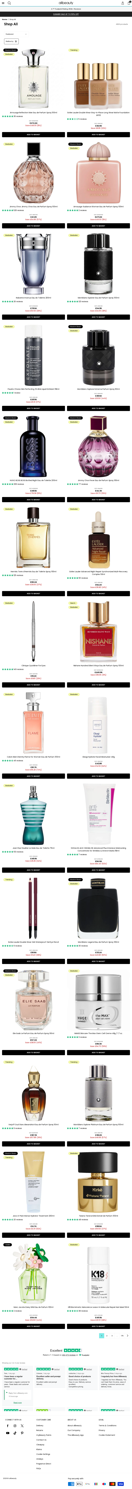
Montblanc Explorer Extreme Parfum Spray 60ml (98, 389)
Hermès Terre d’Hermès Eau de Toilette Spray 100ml (33, 571)
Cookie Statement (107, 1435)
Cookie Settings (43, 1454)
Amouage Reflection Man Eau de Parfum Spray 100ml (33, 112)
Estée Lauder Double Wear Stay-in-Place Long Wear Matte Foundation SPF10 (98, 114)
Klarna (39, 1449)
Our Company (74, 1430)
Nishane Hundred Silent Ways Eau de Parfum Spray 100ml (98, 665)
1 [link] (101, 1336)
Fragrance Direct (43, 1463)
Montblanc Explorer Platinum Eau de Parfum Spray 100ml (98, 1124)
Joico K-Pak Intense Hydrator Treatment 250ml (33, 1216)
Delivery (39, 1425)
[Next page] (127, 1335)
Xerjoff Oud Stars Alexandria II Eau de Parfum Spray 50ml (33, 1124)
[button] (9, 3)
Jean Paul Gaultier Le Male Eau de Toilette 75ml (33, 848)
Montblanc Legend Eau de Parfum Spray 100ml (98, 942)
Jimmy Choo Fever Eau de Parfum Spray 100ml (98, 480)
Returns (39, 1430)
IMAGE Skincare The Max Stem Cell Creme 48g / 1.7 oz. (98, 1033)
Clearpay (40, 1444)
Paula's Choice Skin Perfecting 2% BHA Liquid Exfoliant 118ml (33, 389)
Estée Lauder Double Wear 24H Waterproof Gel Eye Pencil (33, 942)
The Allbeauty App (76, 1435)
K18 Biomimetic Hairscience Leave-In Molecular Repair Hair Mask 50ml (98, 1307)
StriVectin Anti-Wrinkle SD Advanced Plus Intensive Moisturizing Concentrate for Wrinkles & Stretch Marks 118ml (98, 849)
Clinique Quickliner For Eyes (33, 665)
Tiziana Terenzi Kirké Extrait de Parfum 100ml (98, 1216)
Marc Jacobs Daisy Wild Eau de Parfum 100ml (33, 1307)
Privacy (102, 1430)
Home (4, 19)
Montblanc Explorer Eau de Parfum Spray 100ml (98, 297)
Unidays (39, 1459)
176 (122, 1336)
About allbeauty (75, 1425)
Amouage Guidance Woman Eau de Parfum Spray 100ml (98, 206)
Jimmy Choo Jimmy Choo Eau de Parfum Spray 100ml (33, 206)
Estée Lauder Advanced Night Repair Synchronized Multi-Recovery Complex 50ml (98, 573)
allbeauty (12, 1478)
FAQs (38, 1468)
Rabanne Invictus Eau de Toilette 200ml (33, 297)
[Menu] (3, 3)
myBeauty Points (43, 1435)
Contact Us (41, 1440)
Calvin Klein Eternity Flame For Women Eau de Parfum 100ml (33, 757)
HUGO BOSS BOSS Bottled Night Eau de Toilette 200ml (33, 480)
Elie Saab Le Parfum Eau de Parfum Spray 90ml (33, 1033)
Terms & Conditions (107, 1425)
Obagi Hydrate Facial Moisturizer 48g (98, 757)
